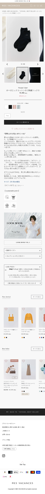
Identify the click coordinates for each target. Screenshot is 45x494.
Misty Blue (18, 107)
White (6, 107)
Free (7, 116)
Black (10, 107)
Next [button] (37, 64)
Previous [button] (7, 64)
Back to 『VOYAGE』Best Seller (24, 412)
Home (4, 11)
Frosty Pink (14, 107)
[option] (22, 1)
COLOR (23, 103)
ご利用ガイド (6, 431)
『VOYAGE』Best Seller (27, 11)
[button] (23, 128)
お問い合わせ (6, 434)
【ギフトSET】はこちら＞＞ (14, 185)
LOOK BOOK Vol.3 (23, 242)
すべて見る (37, 296)
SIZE (23, 112)
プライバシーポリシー (8, 423)
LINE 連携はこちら (9, 449)
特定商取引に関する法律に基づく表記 (13, 427)
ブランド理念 (6, 440)
